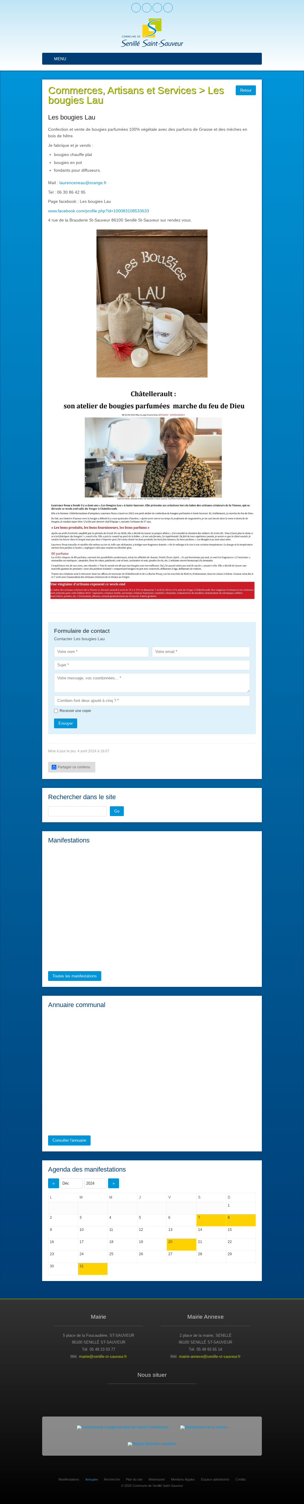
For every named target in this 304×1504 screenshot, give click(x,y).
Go (116, 811)
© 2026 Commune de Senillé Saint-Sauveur (152, 1485)
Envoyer (65, 723)
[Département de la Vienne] (203, 1427)
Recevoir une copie (75, 711)
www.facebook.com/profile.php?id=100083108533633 (98, 210)
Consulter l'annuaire (69, 1140)
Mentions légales (183, 1479)
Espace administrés (215, 1479)
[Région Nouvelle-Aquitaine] (152, 1444)
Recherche (112, 1479)
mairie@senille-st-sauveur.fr (103, 1356)
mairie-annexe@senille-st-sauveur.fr (209, 1356)
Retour (245, 90)
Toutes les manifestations (75, 976)
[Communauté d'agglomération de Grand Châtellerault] (122, 1427)
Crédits (240, 1479)
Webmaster (156, 1479)
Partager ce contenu (74, 767)
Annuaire (91, 1479)
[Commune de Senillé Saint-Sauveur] (152, 32)
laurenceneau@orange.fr (83, 182)
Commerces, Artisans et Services (122, 90)
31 (82, 1266)
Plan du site (134, 1479)
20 (170, 1242)
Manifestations (68, 1479)
